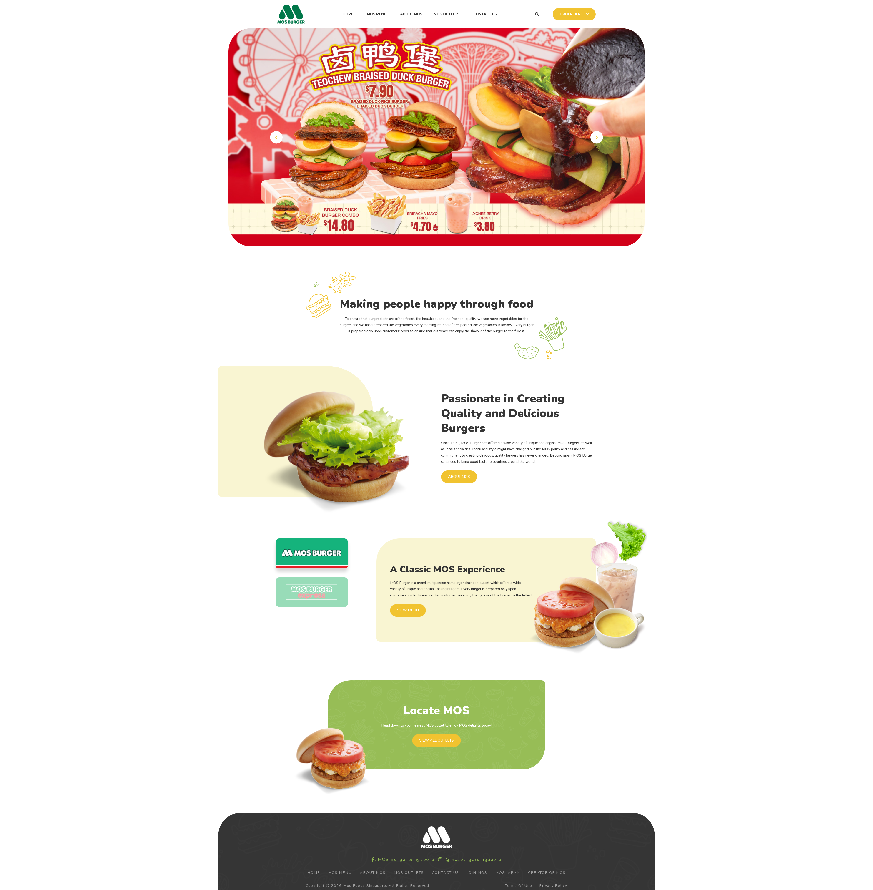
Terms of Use (518, 885)
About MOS (411, 14)
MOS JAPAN (507, 873)
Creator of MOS (547, 873)
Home (348, 14)
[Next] (596, 137)
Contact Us (485, 14)
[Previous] (276, 137)
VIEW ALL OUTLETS (436, 740)
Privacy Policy (553, 885)
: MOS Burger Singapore (404, 859)
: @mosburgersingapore (472, 859)
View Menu (408, 610)
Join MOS (477, 873)
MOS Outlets (447, 14)
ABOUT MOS (459, 476)
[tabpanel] (436, 137)
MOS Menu (376, 14)
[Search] (537, 14)
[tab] (312, 553)
